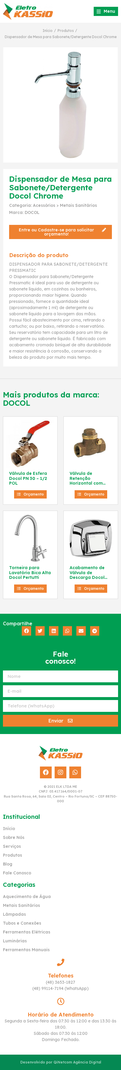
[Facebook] (46, 772)
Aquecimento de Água (27, 896)
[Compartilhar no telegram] (95, 631)
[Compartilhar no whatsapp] (67, 631)
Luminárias (15, 941)
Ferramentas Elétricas (26, 932)
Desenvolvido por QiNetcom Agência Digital (60, 1062)
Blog (7, 864)
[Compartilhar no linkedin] (53, 631)
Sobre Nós (13, 837)
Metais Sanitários (78, 205)
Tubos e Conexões (22, 923)
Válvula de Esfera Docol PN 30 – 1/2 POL (28, 478)
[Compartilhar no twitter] (40, 631)
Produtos (66, 30)
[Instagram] (60, 772)
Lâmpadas (14, 914)
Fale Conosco (17, 873)
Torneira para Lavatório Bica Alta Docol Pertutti (30, 572)
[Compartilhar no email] (81, 631)
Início (48, 30)
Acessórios (44, 205)
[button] (60, 232)
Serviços (12, 846)
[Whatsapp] (75, 772)
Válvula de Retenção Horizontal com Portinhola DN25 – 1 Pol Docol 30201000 (91, 486)
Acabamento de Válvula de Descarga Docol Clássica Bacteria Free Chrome (88, 577)
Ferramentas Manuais (26, 949)
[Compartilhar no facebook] (26, 631)
